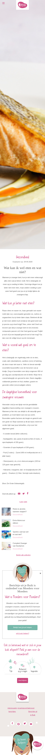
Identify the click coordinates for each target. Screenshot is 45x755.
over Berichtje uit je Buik (32, 711)
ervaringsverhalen (24, 708)
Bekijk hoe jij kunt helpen (22, 627)
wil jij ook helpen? (22, 633)
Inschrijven (22, 680)
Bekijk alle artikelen (23, 555)
